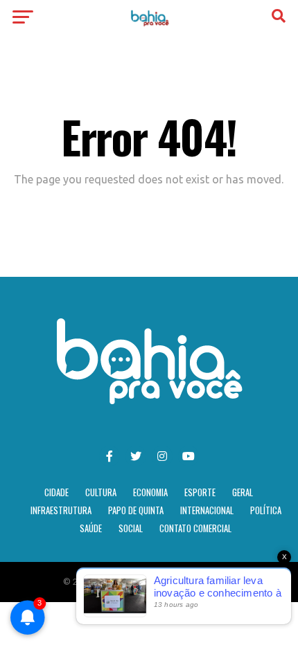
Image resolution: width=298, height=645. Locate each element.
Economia (150, 492)
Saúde (91, 528)
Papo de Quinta (136, 510)
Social (131, 528)
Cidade (56, 492)
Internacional (207, 510)
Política (265, 510)
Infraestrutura (60, 510)
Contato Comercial (195, 528)
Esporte (200, 492)
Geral (242, 492)
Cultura (100, 492)
